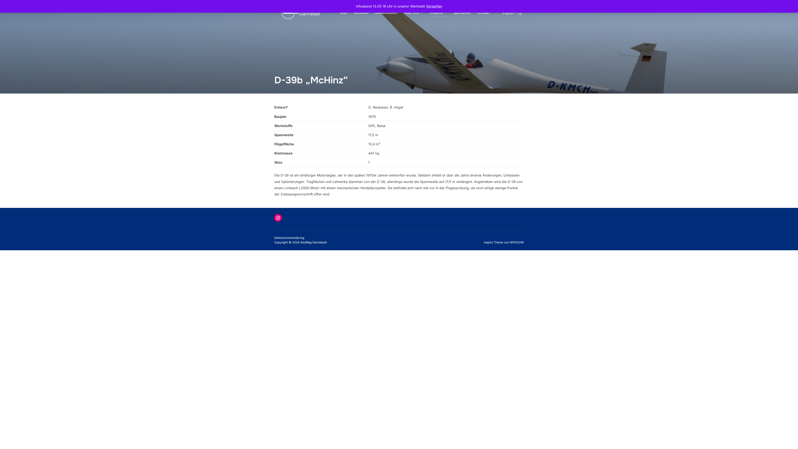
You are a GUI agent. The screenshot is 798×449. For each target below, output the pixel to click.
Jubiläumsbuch (386, 13)
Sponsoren (462, 13)
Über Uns (411, 13)
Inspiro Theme (493, 242)
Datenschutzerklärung (289, 237)
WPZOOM (517, 242)
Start (344, 13)
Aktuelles (361, 13)
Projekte (436, 13)
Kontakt (483, 13)
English (508, 13)
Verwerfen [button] (434, 6)
